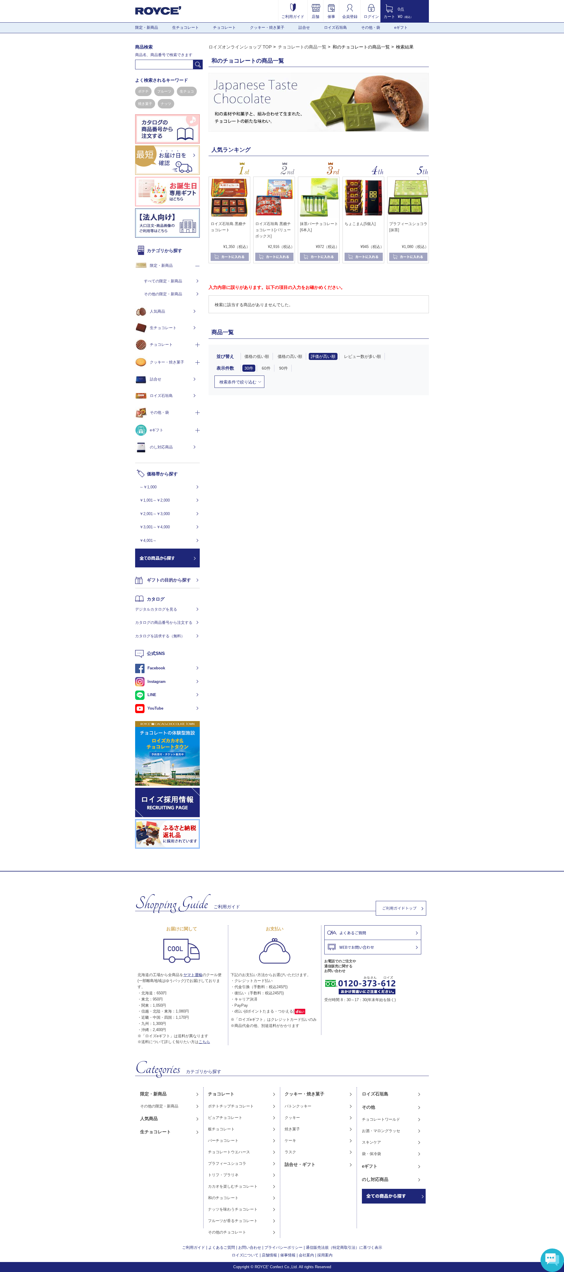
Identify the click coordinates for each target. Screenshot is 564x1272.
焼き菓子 (145, 104)
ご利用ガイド (292, 16)
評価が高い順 (323, 356)
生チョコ (187, 91)
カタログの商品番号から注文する (163, 622)
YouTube (155, 708)
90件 (283, 368)
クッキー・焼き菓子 (267, 27)
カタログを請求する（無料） (160, 636)
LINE (151, 695)
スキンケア (371, 1142)
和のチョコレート (223, 1198)
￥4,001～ (148, 540)
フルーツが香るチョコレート (233, 1221)
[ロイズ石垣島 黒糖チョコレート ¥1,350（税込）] (229, 216)
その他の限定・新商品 (163, 294)
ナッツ (166, 104)
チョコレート (224, 27)
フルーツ (164, 91)
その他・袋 (370, 27)
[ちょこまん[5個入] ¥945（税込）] (363, 216)
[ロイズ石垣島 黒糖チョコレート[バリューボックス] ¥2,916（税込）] (274, 216)
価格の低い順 (256, 356)
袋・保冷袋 (371, 1154)
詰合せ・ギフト (300, 1164)
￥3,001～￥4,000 (155, 527)
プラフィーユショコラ (227, 1163)
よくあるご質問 (221, 1247)
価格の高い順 (290, 356)
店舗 (315, 16)
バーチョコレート (223, 1140)
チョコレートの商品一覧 (302, 46)
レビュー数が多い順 (362, 356)
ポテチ (143, 91)
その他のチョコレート (227, 1232)
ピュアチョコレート (225, 1117)
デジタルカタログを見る (156, 609)
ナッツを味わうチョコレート (233, 1209)
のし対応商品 (161, 447)
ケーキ (290, 1140)
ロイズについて (245, 1255)
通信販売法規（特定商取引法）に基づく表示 (344, 1247)
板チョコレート (221, 1129)
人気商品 (157, 311)
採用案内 (325, 1255)
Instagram (156, 681)
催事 (331, 16)
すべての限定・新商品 (163, 281)
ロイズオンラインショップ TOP (240, 46)
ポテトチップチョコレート (231, 1106)
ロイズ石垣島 (335, 27)
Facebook (156, 668)
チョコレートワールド (381, 1119)
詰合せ (304, 27)
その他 (368, 1107)
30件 (248, 368)
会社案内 (306, 1255)
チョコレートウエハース (229, 1152)
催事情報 (288, 1255)
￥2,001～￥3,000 (155, 514)
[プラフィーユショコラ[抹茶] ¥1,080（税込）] (408, 216)
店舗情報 (269, 1255)
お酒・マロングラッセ (381, 1131)
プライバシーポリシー (283, 1247)
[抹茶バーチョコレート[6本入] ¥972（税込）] (318, 216)
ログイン (371, 16)
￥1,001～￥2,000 (155, 500)
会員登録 (349, 16)
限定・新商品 (146, 27)
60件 (266, 368)
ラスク (290, 1152)
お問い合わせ (249, 1247)
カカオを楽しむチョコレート (233, 1186)
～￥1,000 (148, 487)
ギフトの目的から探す (169, 579)
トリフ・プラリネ (223, 1175)
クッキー (292, 1117)
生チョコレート (185, 27)
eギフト (401, 27)
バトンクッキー (298, 1106)
